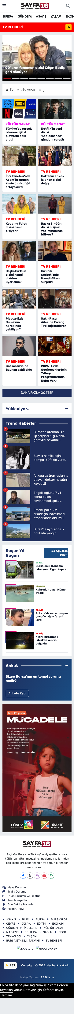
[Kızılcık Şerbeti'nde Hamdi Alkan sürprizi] (55, 251)
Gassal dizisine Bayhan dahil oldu (19, 367)
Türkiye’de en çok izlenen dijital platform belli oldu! (19, 134)
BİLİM (25, 919)
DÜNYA (26, 923)
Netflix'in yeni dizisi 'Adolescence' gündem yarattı (52, 134)
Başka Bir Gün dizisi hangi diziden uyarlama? (16, 276)
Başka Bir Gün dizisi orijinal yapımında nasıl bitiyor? (53, 229)
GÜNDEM (24, 16)
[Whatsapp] (51, 876)
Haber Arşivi (16, 908)
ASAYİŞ (41, 16)
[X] (30, 876)
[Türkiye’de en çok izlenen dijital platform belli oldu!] (19, 109)
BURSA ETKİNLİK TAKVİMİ (23, 940)
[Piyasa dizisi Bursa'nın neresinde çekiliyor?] (19, 299)
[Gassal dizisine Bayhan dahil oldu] (19, 346)
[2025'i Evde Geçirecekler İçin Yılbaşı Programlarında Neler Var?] (55, 346)
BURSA (8, 16)
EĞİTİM (41, 923)
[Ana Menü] (4, 6)
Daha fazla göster (37, 393)
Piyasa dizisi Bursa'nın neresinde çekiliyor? (15, 324)
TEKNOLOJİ (13, 936)
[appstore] (25, 949)
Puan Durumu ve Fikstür (24, 896)
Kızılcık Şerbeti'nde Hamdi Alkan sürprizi (50, 276)
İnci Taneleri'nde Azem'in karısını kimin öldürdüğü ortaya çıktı (18, 181)
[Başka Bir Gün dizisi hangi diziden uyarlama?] (19, 251)
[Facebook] (23, 876)
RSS (12, 965)
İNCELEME (30, 928)
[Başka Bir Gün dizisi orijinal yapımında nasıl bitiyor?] (55, 204)
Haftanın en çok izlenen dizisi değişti (52, 179)
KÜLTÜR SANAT (54, 928)
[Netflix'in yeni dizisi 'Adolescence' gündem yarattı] (55, 109)
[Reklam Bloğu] (37, 768)
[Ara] (68, 5)
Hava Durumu (17, 887)
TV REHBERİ (54, 940)
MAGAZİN (12, 932)
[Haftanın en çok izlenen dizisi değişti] (55, 156)
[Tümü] (66, 409)
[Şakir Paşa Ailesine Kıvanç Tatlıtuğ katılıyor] (55, 299)
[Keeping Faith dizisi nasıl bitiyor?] (19, 204)
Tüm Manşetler (17, 900)
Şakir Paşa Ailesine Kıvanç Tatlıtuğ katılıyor (53, 322)
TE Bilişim (47, 977)
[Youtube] (44, 876)
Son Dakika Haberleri (21, 904)
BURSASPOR (59, 919)
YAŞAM (56, 16)
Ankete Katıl (17, 693)
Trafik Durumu (17, 891)
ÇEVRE (10, 923)
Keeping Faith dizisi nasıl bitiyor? (16, 227)
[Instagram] (37, 876)
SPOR (62, 932)
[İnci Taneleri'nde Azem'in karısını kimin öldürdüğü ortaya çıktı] (19, 156)
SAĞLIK (48, 932)
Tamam (6, 995)
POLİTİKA (31, 932)
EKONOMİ (58, 923)
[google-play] (46, 949)
